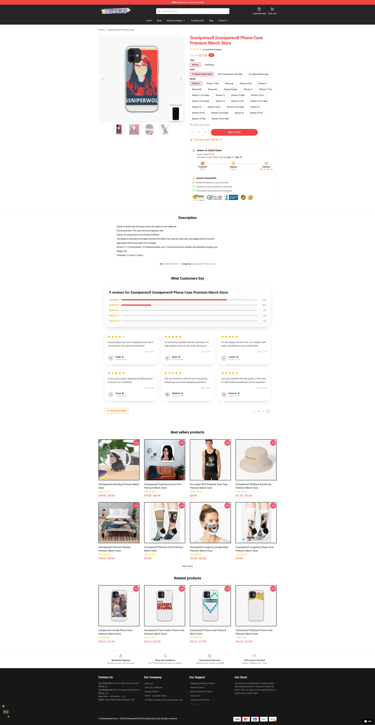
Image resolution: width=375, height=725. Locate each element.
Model (193, 79)
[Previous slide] (103, 79)
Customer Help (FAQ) (199, 700)
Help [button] (369, 721)
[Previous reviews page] (253, 411)
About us (149, 683)
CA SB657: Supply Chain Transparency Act (164, 700)
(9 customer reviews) (212, 49)
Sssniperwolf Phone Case (121, 29)
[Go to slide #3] (149, 129)
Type (192, 60)
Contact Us (195, 696)
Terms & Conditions (153, 687)
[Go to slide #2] (134, 129)
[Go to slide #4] (165, 129)
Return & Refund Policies (201, 691)
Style (192, 69)
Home (101, 29)
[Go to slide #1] (119, 129)
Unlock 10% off (5, 712)
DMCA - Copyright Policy (156, 696)
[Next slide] (181, 79)
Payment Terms (197, 687)
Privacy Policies (152, 691)
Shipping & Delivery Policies (202, 683)
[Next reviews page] (268, 411)
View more (187, 566)
